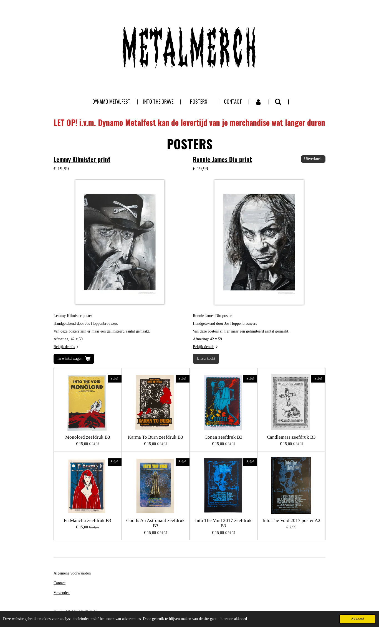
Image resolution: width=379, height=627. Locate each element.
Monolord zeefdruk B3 (87, 437)
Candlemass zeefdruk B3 (291, 437)
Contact (59, 583)
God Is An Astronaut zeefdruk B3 (155, 523)
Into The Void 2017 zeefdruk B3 (223, 523)
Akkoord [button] (357, 619)
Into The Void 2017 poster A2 (291, 520)
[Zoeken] (278, 101)
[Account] (258, 101)
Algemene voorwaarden (72, 573)
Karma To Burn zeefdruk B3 (155, 437)
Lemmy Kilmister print (82, 159)
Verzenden (62, 593)
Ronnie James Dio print (222, 159)
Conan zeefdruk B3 (223, 437)
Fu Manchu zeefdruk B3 (87, 520)
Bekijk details (64, 347)
